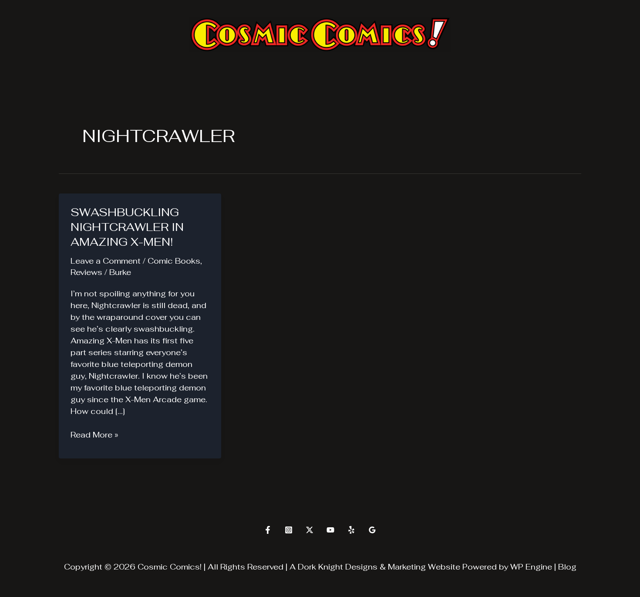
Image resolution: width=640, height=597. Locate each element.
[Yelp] (351, 530)
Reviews (86, 272)
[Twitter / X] (309, 530)
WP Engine (531, 567)
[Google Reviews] (372, 530)
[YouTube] (330, 530)
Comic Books (174, 261)
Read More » (94, 435)
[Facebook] (268, 530)
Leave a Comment (106, 261)
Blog (567, 567)
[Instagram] (289, 530)
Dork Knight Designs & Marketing (362, 567)
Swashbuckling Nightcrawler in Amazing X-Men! (127, 227)
